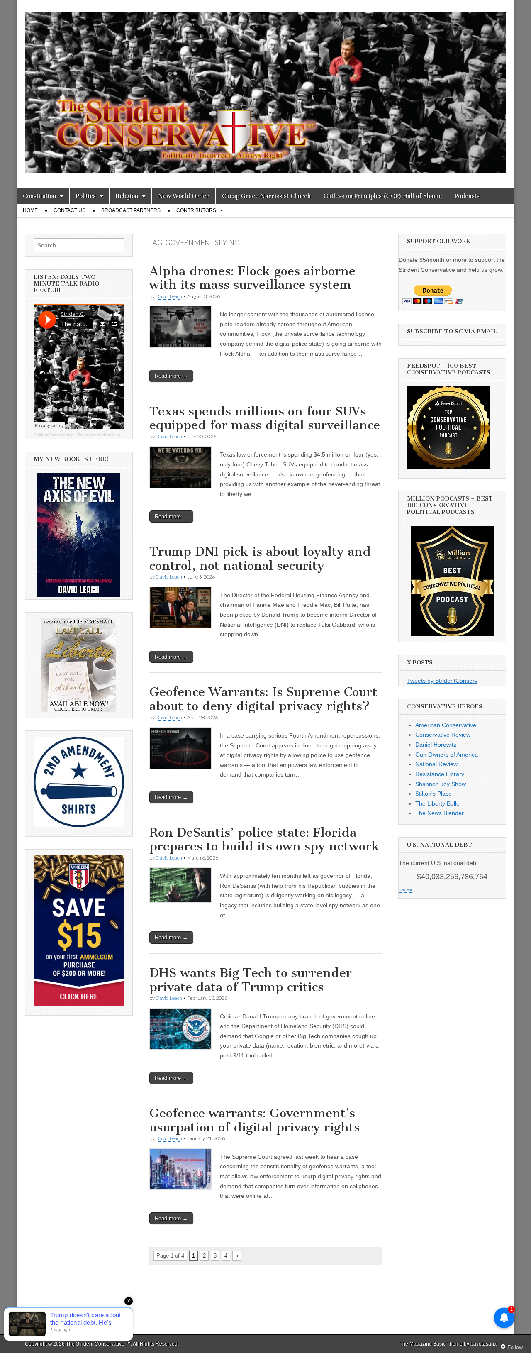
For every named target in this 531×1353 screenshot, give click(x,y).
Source (405, 890)
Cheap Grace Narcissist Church (266, 196)
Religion (127, 196)
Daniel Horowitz (435, 744)
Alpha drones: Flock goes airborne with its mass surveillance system (252, 278)
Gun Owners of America (446, 754)
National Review (436, 764)
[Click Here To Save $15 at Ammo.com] (79, 1004)
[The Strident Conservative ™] (265, 88)
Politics (86, 196)
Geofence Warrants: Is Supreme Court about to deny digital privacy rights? (263, 698)
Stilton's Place (433, 793)
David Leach (169, 296)
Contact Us (69, 210)
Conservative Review (442, 734)
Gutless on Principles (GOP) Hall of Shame (383, 196)
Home (30, 210)
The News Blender (439, 813)
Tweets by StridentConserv (442, 680)
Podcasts (467, 196)
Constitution (39, 196)
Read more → (171, 376)
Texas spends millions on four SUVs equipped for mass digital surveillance (264, 418)
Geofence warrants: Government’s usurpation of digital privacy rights (254, 1120)
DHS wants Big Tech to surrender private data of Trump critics (250, 979)
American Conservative (445, 725)
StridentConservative (53, 434)
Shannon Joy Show (440, 784)
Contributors (196, 210)
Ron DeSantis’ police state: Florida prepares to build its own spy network (264, 839)
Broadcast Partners (131, 210)
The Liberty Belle (437, 803)
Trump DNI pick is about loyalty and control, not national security (260, 558)
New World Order (183, 196)
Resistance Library (439, 774)
